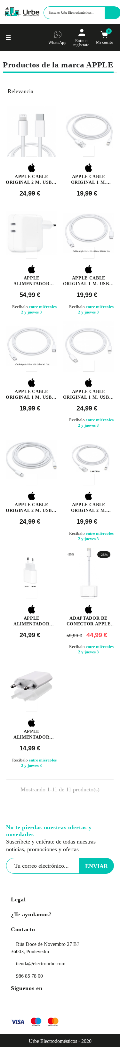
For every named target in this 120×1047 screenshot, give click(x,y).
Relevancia (59, 91)
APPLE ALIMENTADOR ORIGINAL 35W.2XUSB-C (31, 281)
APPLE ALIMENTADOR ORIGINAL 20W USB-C (31, 621)
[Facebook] (17, 1004)
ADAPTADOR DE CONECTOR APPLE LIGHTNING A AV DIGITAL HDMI (89, 621)
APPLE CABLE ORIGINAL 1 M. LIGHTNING (88, 179)
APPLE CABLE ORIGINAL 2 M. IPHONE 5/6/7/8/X (88, 507)
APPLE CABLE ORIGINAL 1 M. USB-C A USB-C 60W (88, 281)
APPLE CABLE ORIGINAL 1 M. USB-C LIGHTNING (88, 394)
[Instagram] (31, 1004)
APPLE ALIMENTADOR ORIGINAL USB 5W (31, 734)
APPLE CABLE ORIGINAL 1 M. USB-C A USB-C (31, 394)
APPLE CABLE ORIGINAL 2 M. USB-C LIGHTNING (31, 179)
